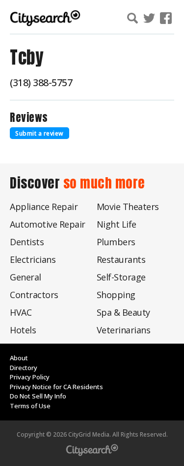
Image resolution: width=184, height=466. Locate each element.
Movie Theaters (128, 206)
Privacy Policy (30, 377)
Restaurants (121, 259)
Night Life (116, 224)
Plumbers (116, 242)
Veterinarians (124, 330)
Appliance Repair (44, 206)
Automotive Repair (47, 224)
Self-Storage (121, 277)
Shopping (116, 295)
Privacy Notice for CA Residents (56, 386)
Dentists (27, 242)
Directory (23, 367)
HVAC (20, 312)
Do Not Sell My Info (38, 396)
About (19, 357)
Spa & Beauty (123, 312)
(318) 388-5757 (41, 82)
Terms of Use (30, 405)
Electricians (32, 259)
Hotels (23, 330)
